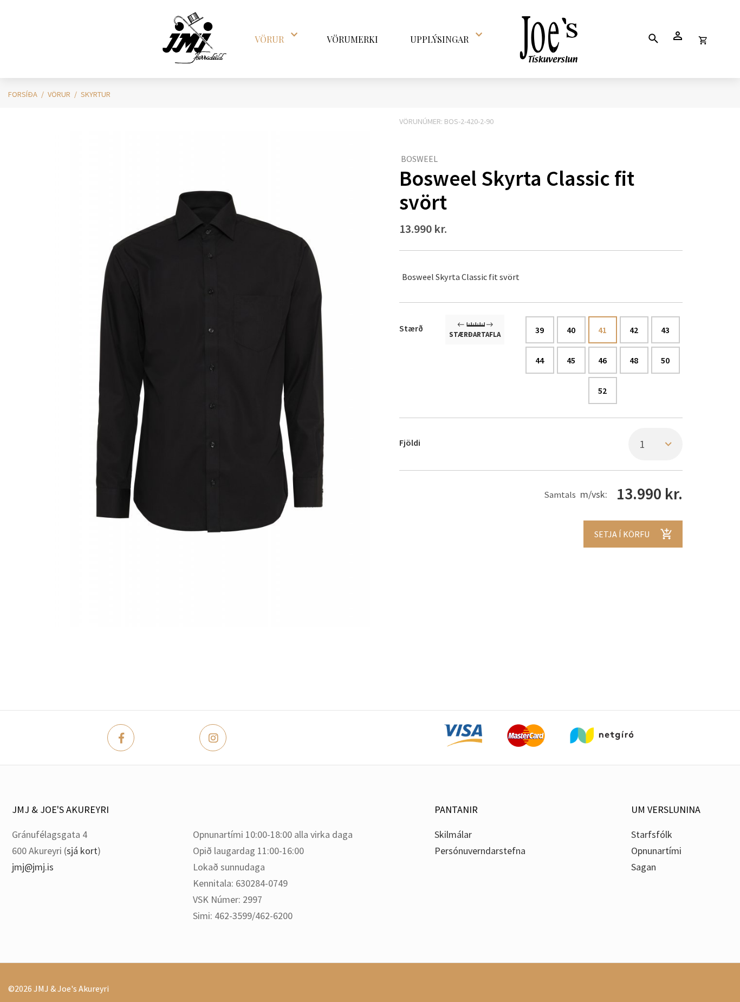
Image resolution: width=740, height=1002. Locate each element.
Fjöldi (409, 442)
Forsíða (22, 94)
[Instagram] (212, 737)
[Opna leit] (653, 38)
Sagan (643, 867)
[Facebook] (120, 737)
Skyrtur (96, 94)
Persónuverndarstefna (479, 850)
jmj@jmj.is (33, 867)
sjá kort (82, 850)
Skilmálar (453, 834)
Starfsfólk (651, 834)
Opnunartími (656, 850)
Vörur (59, 94)
